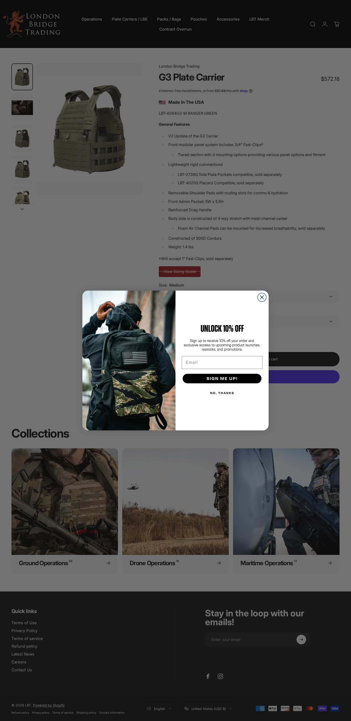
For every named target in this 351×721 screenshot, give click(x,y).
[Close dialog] (262, 297)
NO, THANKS (222, 393)
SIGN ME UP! (222, 378)
